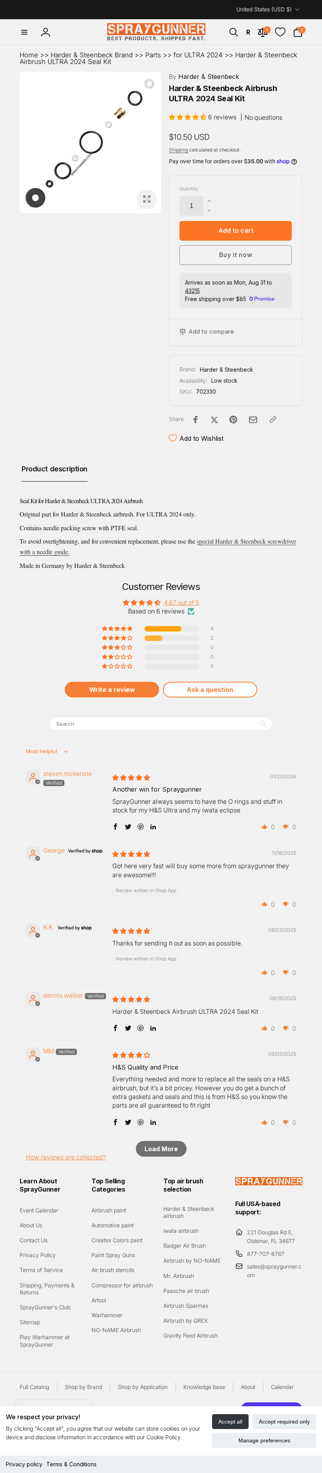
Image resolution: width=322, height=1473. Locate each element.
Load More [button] (161, 1149)
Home (29, 55)
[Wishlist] (280, 32)
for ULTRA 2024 (198, 55)
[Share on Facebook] (195, 419)
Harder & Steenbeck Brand (92, 55)
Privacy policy (24, 1464)
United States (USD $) (264, 9)
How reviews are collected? (66, 1157)
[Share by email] (253, 420)
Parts (153, 55)
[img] (131, 777)
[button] (24, 32)
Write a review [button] (112, 690)
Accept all (230, 1421)
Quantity (188, 188)
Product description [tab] (55, 469)
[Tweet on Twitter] (214, 419)
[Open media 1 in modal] (90, 142)
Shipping (178, 150)
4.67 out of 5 (181, 602)
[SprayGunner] (268, 1183)
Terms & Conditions (71, 1464)
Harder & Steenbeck (204, 76)
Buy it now (235, 255)
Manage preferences (264, 1440)
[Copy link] (273, 419)
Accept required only (284, 1421)
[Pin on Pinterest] (233, 419)
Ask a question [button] (210, 690)
